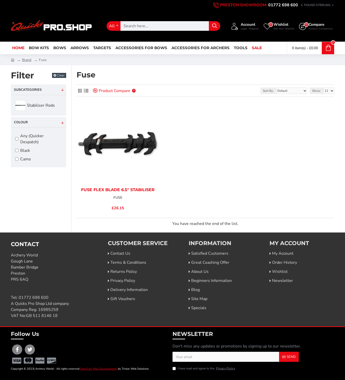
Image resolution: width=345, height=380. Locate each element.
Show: (316, 91)
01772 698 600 (33, 297)
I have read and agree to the (206, 368)
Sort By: (268, 91)
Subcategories (28, 89)
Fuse (117, 197)
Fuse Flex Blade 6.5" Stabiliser (118, 189)
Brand (26, 59)
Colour (21, 122)
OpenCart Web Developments (98, 369)
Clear (61, 75)
